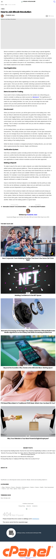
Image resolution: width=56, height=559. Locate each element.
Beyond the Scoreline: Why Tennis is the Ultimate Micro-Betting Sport (28, 368)
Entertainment (28, 365)
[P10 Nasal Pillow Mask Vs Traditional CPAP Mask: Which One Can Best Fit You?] (28, 386)
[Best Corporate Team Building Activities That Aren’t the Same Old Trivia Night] (28, 241)
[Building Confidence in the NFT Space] (28, 278)
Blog (28, 256)
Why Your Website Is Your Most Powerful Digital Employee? (28, 438)
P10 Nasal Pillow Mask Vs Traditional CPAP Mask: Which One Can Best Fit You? (28, 403)
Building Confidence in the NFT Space (28, 295)
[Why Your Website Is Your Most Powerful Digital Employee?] (28, 421)
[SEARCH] (54, 1)
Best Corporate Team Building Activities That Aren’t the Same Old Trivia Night (28, 259)
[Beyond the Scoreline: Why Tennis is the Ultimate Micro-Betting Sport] (28, 350)
